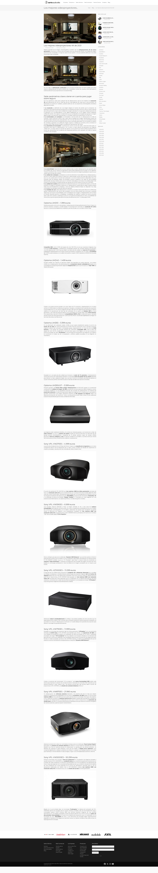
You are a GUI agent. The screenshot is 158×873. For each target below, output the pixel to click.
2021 (100, 139)
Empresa (65, 2)
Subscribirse (95, 852)
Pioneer (101, 89)
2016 (100, 149)
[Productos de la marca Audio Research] (50, 834)
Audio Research (103, 55)
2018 (100, 145)
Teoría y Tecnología (61, 47)
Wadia (100, 117)
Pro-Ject (101, 95)
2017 (100, 147)
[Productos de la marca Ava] (73, 834)
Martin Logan (102, 81)
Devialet (101, 65)
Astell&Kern (102, 51)
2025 (100, 131)
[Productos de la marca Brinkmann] (108, 834)
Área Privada (59, 852)
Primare (101, 93)
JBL (100, 77)
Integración (83, 852)
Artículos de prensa (49, 847)
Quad (100, 97)
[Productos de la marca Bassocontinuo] (85, 834)
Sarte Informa (79, 2)
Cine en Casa (83, 849)
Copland (101, 61)
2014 (100, 153)
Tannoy (101, 109)
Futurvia (49, 864)
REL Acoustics (102, 101)
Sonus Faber (102, 105)
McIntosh (101, 83)
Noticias (46, 846)
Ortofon (101, 87)
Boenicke (101, 59)
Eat (100, 67)
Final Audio (102, 71)
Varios (100, 115)
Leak (100, 79)
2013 (100, 155)
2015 (100, 151)
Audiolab (101, 57)
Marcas (81, 853)
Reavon (101, 99)
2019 (100, 143)
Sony (100, 107)
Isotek (100, 75)
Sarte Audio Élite (72, 846)
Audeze (101, 53)
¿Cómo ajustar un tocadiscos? (111, 32)
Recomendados (48, 849)
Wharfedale (102, 119)
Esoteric (101, 69)
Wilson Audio (102, 123)
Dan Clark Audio (103, 63)
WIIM (100, 121)
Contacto (104, 2)
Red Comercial (88, 2)
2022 (100, 137)
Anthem (101, 49)
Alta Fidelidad (83, 847)
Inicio (89, 7)
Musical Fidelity (103, 85)
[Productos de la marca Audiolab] (61, 834)
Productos (71, 2)
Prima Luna (102, 91)
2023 (100, 135)
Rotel (100, 103)
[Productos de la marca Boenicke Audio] (96, 834)
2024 (100, 133)
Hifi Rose (101, 73)
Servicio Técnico (97, 2)
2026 (100, 129)
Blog (109, 2)
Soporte (70, 847)
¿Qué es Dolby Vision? (109, 27)
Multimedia (83, 850)
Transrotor (101, 113)
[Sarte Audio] (52, 2)
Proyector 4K (83, 846)
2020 (100, 141)
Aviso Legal (70, 853)
